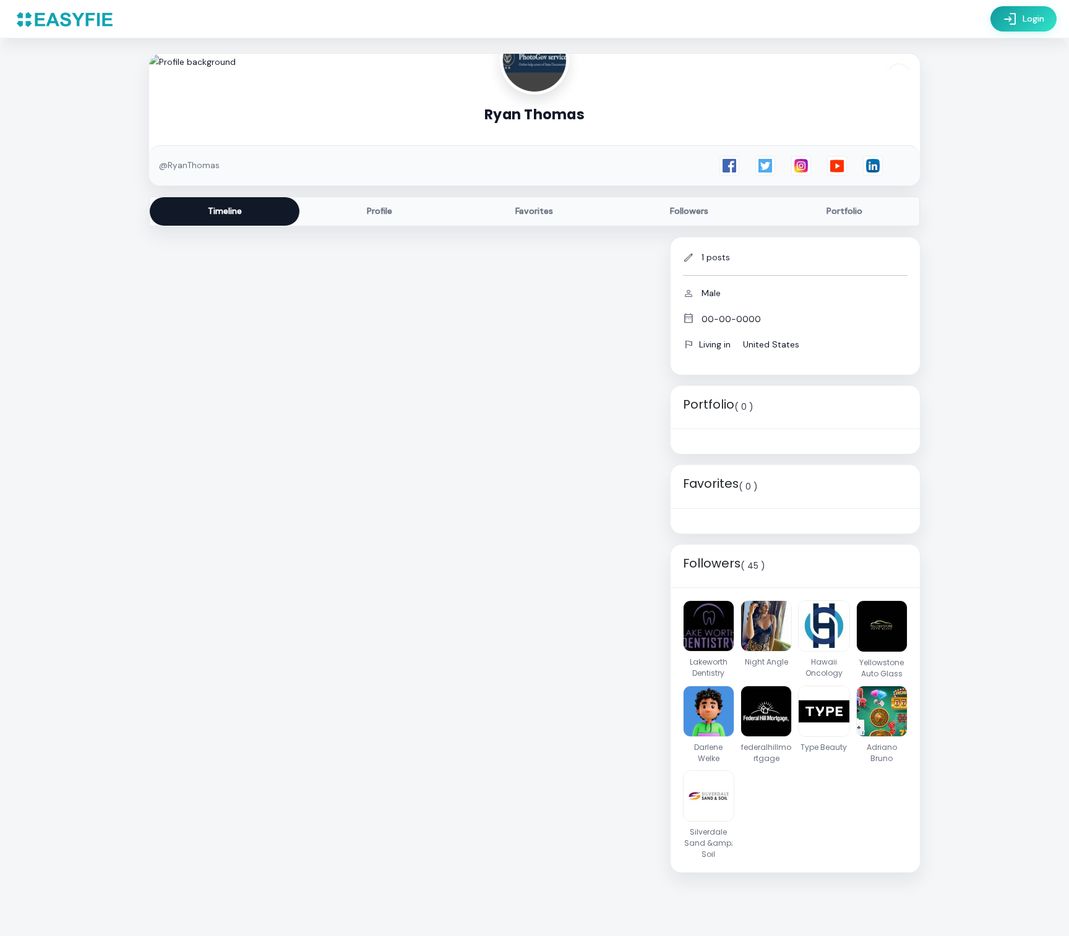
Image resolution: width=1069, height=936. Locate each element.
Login (1023, 19)
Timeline (225, 210)
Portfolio (844, 210)
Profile (379, 210)
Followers (689, 210)
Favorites (534, 210)
